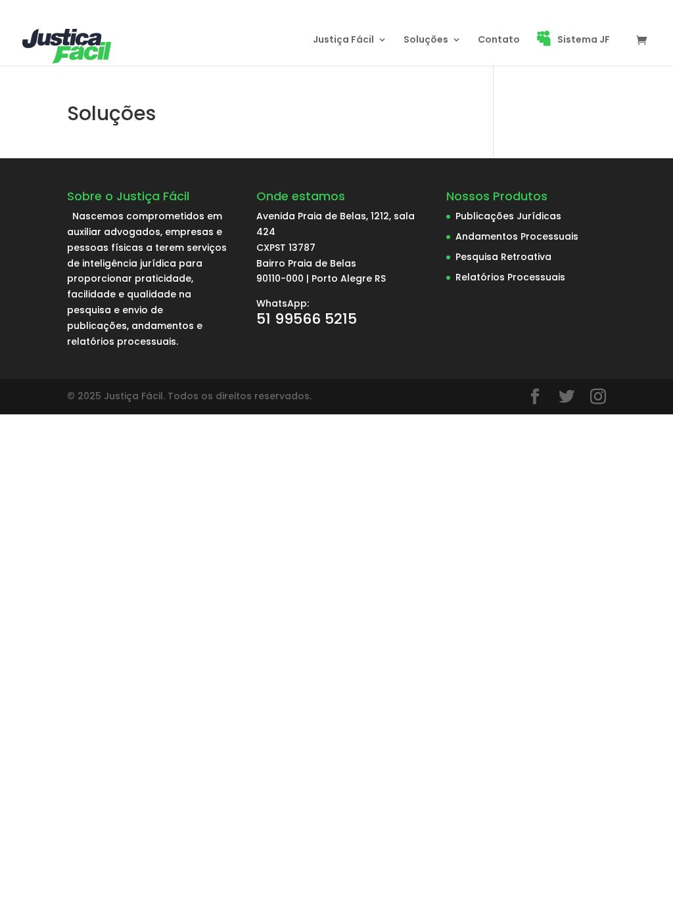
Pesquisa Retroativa (503, 256)
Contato (499, 40)
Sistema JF (583, 40)
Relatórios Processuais (510, 277)
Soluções (426, 40)
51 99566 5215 (306, 319)
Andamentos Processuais (516, 236)
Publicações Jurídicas (508, 216)
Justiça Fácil (343, 40)
